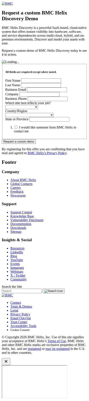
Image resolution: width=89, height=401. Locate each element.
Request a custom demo (18, 141)
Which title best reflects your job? (28, 103)
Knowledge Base (22, 216)
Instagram (17, 267)
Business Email (15, 89)
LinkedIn (16, 252)
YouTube (16, 260)
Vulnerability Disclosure (26, 220)
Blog (13, 256)
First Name (12, 80)
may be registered (58, 349)
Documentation (20, 224)
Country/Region (16, 111)
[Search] (54, 291)
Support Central (21, 212)
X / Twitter (17, 275)
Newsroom (17, 195)
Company (12, 94)
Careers (15, 188)
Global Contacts (21, 184)
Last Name (12, 85)
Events (15, 264)
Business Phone (16, 98)
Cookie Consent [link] (20, 330)
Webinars (16, 271)
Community (18, 279)
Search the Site (12, 286)
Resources (17, 248)
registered (34, 349)
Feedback (17, 191)
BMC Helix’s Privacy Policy (47, 153)
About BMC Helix (23, 180)
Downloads (18, 228)
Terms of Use (57, 341)
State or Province (17, 119)
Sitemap (15, 231)
